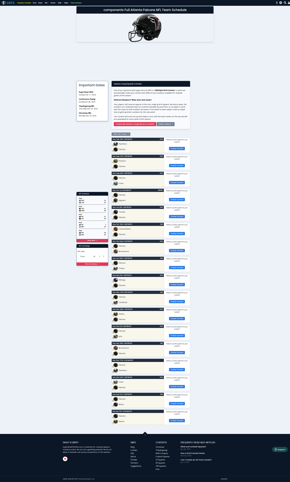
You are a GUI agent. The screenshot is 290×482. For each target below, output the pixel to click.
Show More (91, 240)
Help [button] (66, 3)
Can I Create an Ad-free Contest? (196, 460)
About (133, 456)
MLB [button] (59, 3)
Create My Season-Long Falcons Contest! (135, 124)
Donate (134, 459)
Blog (133, 447)
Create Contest (176, 148)
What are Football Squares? (193, 446)
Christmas (160, 447)
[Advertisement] (145, 62)
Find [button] (34, 3)
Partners (134, 463)
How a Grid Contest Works (193, 453)
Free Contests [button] (76, 3)
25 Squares (160, 459)
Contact (134, 450)
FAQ (132, 453)
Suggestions (136, 466)
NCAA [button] (53, 3)
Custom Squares (163, 456)
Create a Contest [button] (24, 3)
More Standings (91, 264)
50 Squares (160, 463)
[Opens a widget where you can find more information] (280, 450)
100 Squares (161, 466)
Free (157, 469)
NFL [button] (46, 3)
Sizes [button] (40, 3)
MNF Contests (162, 453)
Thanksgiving (161, 450)
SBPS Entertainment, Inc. (84, 479)
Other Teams (165, 124)
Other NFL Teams (120, 134)
